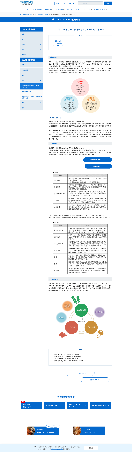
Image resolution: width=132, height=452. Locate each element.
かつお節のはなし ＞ (97, 160)
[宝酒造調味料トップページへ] (26, 4)
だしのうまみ (58, 45)
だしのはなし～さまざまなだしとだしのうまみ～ (32, 86)
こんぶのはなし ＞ (98, 166)
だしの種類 (58, 43)
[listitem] (28, 9)
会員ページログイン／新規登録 (65, 3)
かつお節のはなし (27, 92)
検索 (108, 3)
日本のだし (58, 41)
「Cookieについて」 (57, 449)
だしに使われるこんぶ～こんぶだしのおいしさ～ (32, 97)
